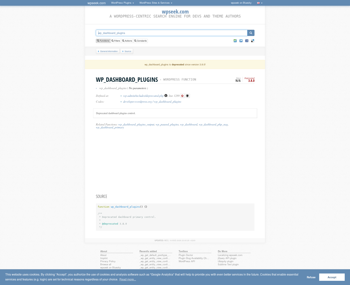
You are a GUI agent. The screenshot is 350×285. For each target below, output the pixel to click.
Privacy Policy (108, 261)
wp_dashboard (188, 124)
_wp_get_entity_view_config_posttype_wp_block (155, 261)
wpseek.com (97, 2)
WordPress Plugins (121, 2)
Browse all (105, 264)
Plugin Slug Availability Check (194, 258)
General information (109, 51)
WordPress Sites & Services (154, 2)
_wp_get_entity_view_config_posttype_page (155, 258)
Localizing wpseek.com (230, 255)
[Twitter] (241, 40)
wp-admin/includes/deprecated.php (143, 95)
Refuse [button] (311, 277)
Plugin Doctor (186, 255)
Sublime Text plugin (228, 264)
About (103, 255)
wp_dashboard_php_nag (213, 124)
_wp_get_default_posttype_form (155, 255)
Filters (117, 40)
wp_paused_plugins (167, 124)
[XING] (235, 40)
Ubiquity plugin (225, 261)
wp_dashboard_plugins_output (136, 124)
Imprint (104, 258)
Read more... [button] (127, 279)
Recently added (148, 251)
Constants (141, 40)
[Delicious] (252, 40)
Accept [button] (332, 277)
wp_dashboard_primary (110, 127)
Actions (128, 40)
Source (128, 51)
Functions (104, 40)
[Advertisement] (175, 161)
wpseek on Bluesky (241, 2)
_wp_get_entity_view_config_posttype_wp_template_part (155, 267)
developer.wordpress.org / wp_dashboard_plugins (152, 101)
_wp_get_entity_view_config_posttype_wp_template (155, 264)
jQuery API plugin (227, 258)
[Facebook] (246, 40)
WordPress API (187, 261)
